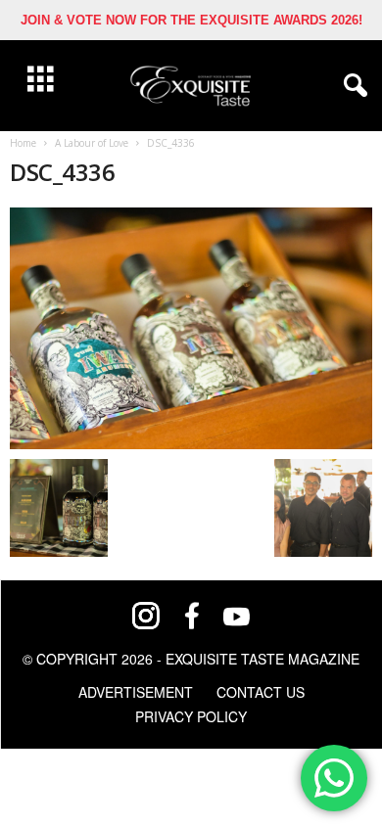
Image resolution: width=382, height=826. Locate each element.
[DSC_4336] (191, 328)
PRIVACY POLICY (191, 716)
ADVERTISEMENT (135, 692)
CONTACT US (260, 692)
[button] (351, 86)
